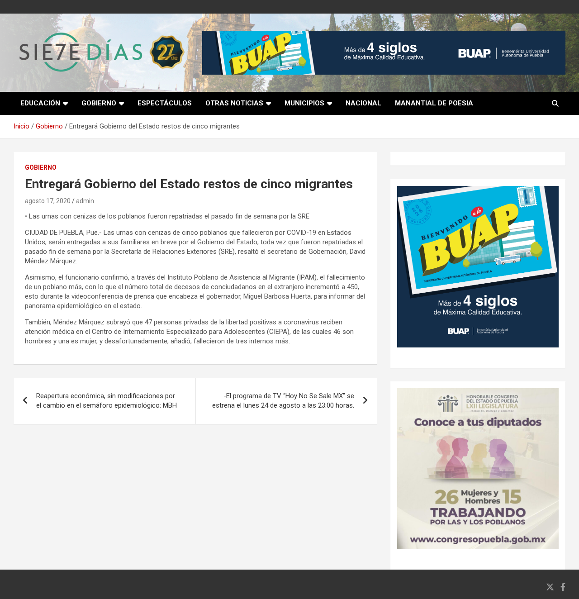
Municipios (304, 103)
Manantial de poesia (434, 103)
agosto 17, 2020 (48, 200)
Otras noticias (234, 103)
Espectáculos (165, 103)
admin (85, 200)
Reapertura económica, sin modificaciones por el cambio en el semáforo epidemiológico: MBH (106, 400)
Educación (40, 103)
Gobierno (98, 103)
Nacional (363, 103)
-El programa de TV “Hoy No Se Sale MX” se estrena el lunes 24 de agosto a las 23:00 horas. (283, 400)
